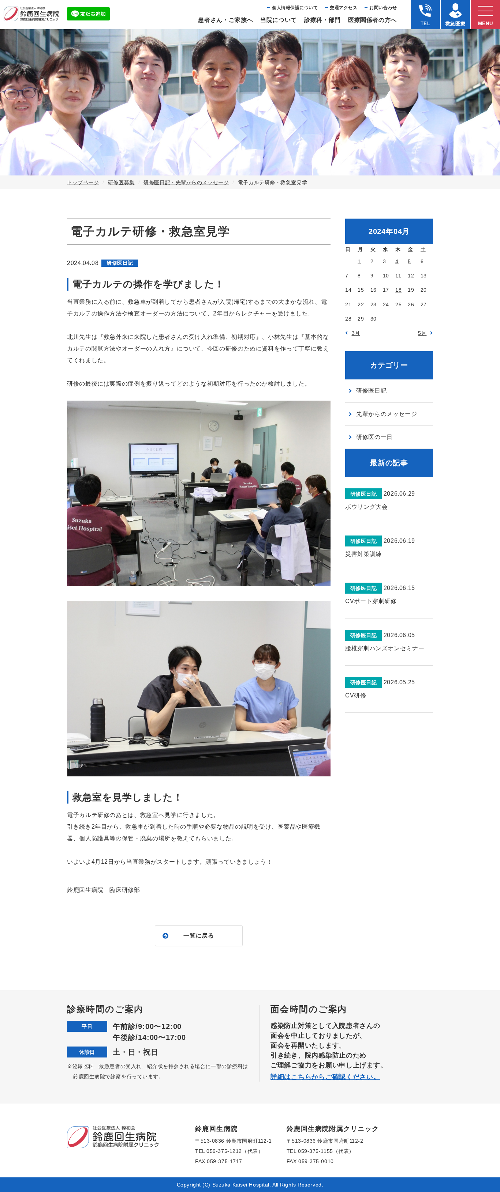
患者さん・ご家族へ (225, 20)
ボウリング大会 (366, 507)
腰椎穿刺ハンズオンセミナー (384, 648)
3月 (356, 333)
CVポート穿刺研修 (371, 601)
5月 (422, 333)
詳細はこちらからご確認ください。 (325, 1077)
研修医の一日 (374, 437)
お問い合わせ (383, 7)
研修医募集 (121, 182)
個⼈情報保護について (295, 7)
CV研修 (355, 695)
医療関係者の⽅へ (372, 20)
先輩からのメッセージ (386, 414)
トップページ (83, 182)
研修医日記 (371, 390)
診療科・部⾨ (322, 20)
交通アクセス (343, 7)
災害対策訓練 (363, 554)
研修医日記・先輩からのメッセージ (186, 182)
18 (398, 290)
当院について (278, 20)
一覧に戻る (198, 935)
